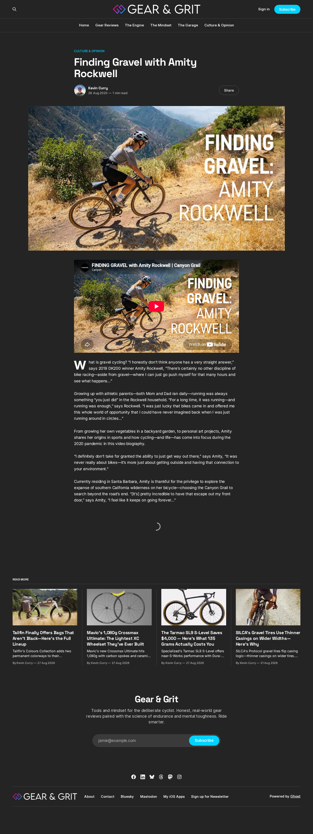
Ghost (295, 796)
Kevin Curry (98, 88)
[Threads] (161, 777)
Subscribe (287, 9)
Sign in (264, 9)
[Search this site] (14, 9)
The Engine (134, 25)
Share (229, 90)
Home (84, 25)
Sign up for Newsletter (210, 796)
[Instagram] (179, 777)
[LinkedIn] (142, 777)
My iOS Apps (174, 796)
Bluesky (127, 796)
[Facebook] (133, 777)
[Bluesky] (152, 777)
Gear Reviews (106, 25)
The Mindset (160, 25)
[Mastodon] (170, 777)
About (89, 796)
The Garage (188, 25)
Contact (107, 796)
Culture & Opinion (219, 25)
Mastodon (148, 796)
